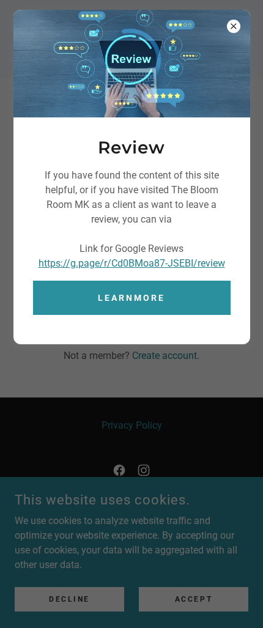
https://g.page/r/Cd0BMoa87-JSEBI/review (132, 263)
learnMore (131, 298)
